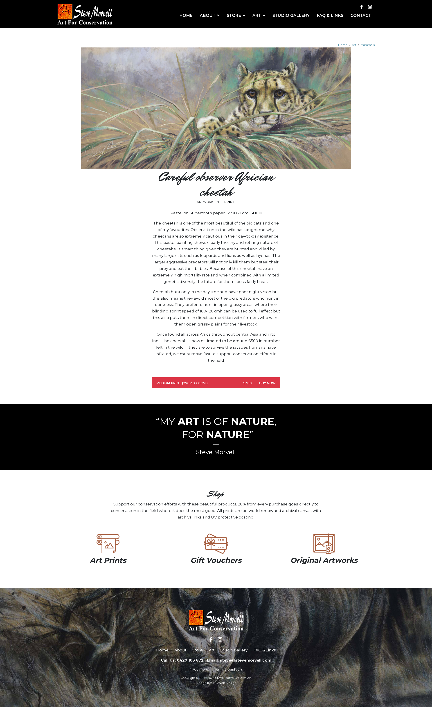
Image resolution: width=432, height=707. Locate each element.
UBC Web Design (223, 683)
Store (197, 650)
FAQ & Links (264, 650)
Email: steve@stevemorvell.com (239, 660)
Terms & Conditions (229, 669)
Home (342, 45)
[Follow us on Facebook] (361, 7)
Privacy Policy (199, 669)
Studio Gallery (234, 650)
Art (354, 45)
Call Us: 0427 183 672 (182, 660)
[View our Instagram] (370, 7)
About (180, 650)
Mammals (368, 45)
